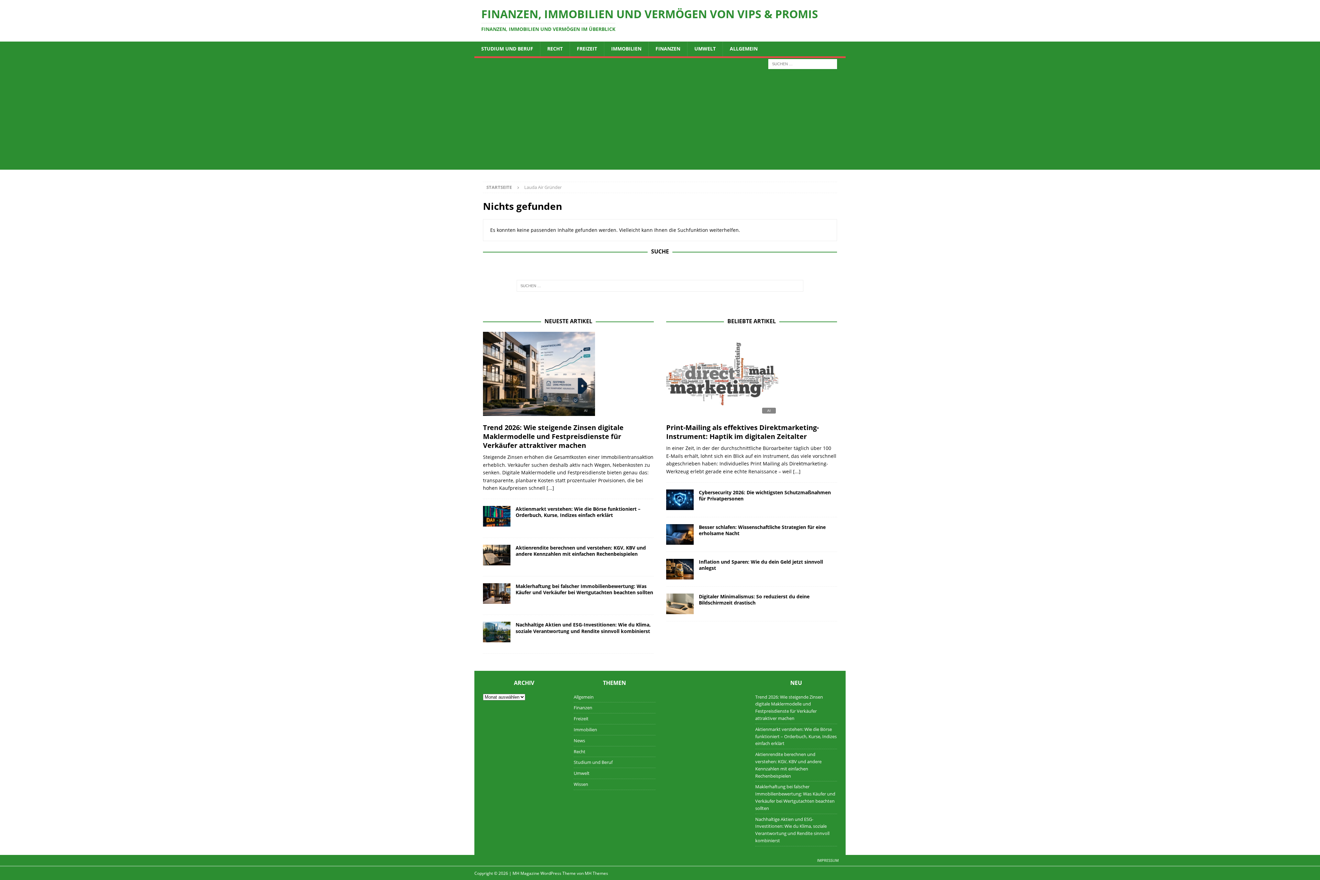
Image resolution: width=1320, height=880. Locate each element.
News (579, 740)
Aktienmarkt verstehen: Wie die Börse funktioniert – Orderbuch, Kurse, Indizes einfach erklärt (578, 512)
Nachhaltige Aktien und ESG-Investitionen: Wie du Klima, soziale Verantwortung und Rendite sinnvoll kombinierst (583, 627)
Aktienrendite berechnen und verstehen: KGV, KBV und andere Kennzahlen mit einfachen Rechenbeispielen (581, 550)
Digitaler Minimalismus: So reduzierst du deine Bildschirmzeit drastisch (754, 599)
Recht (555, 48)
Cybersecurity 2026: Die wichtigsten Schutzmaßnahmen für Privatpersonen (765, 495)
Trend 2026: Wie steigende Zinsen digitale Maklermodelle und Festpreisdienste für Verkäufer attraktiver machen (553, 436)
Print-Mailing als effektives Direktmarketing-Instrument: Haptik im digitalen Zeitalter (742, 432)
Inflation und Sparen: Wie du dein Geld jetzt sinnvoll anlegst (761, 565)
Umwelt (705, 48)
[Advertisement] (660, 122)
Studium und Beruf (507, 48)
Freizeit (587, 48)
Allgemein (744, 48)
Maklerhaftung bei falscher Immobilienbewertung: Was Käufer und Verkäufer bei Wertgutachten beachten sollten (584, 589)
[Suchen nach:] (802, 63)
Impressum (828, 860)
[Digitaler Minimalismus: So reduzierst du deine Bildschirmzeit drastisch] (680, 604)
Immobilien (626, 48)
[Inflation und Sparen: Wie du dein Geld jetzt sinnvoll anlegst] (680, 569)
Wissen (581, 784)
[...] (550, 488)
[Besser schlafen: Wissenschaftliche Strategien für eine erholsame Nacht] (680, 534)
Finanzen (668, 48)
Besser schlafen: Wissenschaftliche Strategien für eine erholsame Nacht (762, 530)
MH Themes (596, 873)
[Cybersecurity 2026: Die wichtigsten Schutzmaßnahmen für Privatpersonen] (680, 499)
